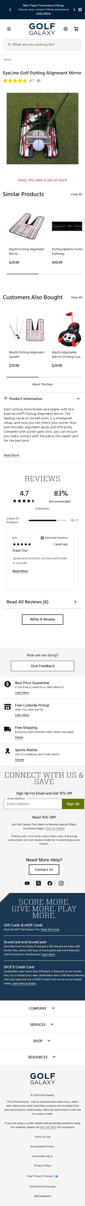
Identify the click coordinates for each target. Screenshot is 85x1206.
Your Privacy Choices (39, 1176)
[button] (42, 619)
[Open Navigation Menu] (9, 29)
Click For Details (55, 829)
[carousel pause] (80, 9)
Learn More (22, 693)
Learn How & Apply (24, 984)
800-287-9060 (48, 1127)
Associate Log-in (42, 1156)
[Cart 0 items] (76, 29)
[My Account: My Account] (65, 29)
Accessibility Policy (42, 1147)
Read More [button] (11, 455)
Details (19, 738)
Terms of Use (43, 1137)
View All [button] (76, 194)
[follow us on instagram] (61, 883)
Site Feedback (42, 1196)
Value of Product (13, 520)
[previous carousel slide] (10, 9)
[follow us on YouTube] (27, 883)
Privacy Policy (42, 1166)
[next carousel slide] (74, 9)
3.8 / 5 (74, 520)
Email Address (16, 799)
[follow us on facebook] (50, 883)
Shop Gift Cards (50, 930)
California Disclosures (42, 1187)
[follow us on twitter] (38, 883)
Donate (19, 760)
